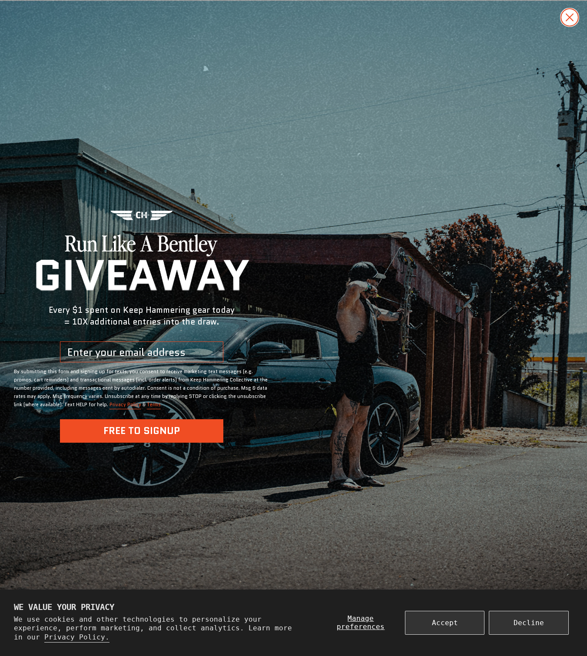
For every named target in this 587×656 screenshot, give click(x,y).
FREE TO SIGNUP (141, 430)
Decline (529, 623)
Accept (445, 623)
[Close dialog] (569, 17)
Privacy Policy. (76, 637)
